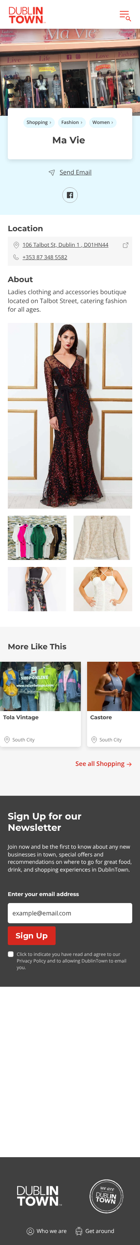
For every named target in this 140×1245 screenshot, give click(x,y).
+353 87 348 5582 (45, 257)
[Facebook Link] (70, 200)
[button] (70, 416)
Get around (99, 1231)
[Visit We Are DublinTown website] (106, 1196)
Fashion (70, 122)
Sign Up (32, 935)
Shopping (37, 122)
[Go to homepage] (39, 1196)
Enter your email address (43, 894)
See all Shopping (99, 763)
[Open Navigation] (124, 15)
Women (101, 122)
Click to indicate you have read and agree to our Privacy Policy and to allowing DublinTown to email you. (71, 961)
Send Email (75, 172)
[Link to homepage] (27, 15)
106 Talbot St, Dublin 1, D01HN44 (65, 245)
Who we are (51, 1231)
